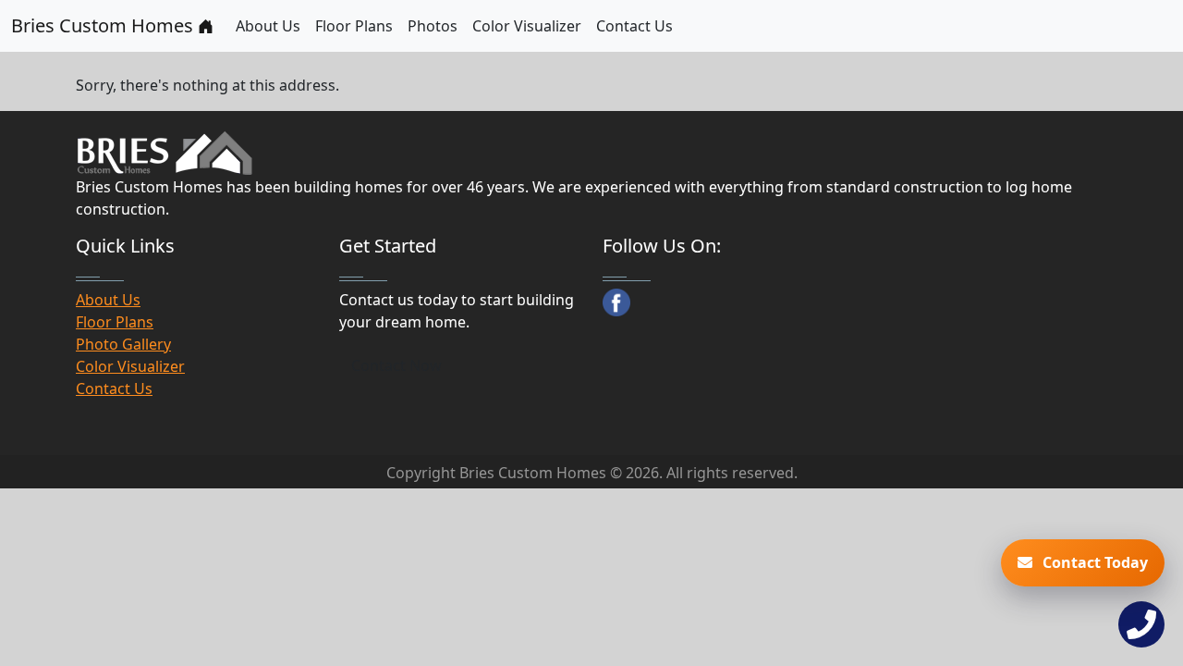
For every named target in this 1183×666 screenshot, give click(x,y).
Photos (432, 26)
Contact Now (396, 365)
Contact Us (634, 26)
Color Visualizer (526, 26)
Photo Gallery (123, 344)
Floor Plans (354, 26)
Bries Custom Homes (104, 25)
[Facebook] (616, 302)
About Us (268, 26)
